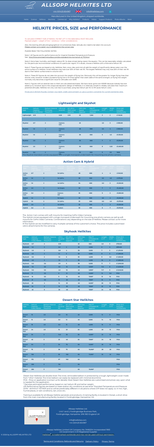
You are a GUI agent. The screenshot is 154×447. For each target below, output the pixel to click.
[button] (110, 11)
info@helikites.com (77, 420)
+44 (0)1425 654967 (77, 423)
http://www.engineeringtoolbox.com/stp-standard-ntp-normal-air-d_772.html (59, 57)
